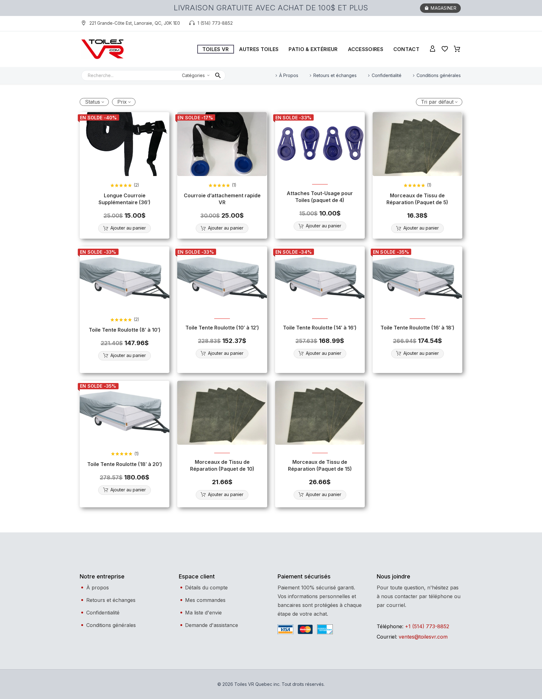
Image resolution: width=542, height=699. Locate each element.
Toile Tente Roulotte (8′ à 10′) (125, 330)
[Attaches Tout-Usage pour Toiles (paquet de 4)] (320, 144)
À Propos (288, 75)
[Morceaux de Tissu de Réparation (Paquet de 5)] (417, 144)
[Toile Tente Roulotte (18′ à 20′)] (124, 413)
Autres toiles (259, 49)
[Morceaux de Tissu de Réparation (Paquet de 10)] (222, 413)
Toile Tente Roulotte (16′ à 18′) (417, 327)
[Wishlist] (445, 49)
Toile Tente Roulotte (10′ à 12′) (222, 327)
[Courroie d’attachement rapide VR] (222, 144)
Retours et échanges (335, 75)
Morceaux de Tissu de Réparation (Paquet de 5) (417, 198)
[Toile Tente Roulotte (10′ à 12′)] (222, 278)
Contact (406, 49)
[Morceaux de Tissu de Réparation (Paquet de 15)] (320, 413)
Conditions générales (439, 75)
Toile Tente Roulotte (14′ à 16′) (320, 327)
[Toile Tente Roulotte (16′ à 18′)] (417, 278)
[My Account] (432, 49)
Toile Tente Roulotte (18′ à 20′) (124, 464)
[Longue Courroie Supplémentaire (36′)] (124, 144)
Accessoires (365, 49)
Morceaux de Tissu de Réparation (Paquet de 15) (320, 465)
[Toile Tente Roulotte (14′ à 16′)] (320, 278)
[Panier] (457, 49)
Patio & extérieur (313, 49)
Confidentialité (386, 75)
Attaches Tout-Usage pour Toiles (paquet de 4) (320, 196)
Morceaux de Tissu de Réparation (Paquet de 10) (222, 465)
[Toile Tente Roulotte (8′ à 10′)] (124, 278)
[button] (131, 23)
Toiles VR (215, 49)
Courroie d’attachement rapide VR (222, 198)
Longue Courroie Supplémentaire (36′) (124, 198)
